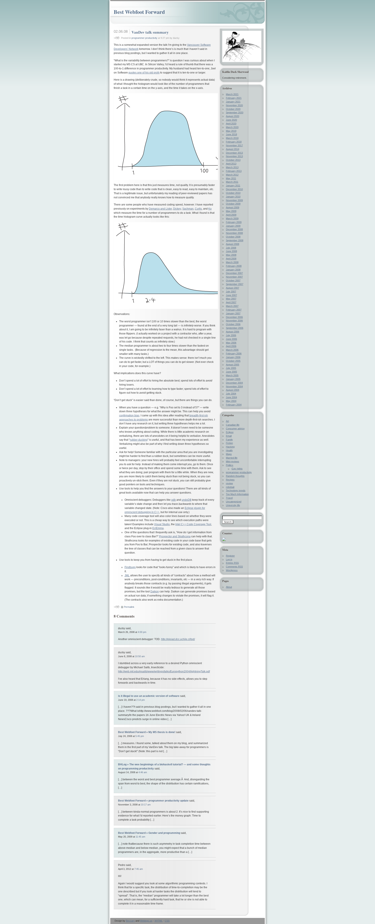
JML (127, 575)
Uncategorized (233, 501)
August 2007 (232, 288)
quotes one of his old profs (144, 72)
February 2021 (234, 98)
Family (229, 439)
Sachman (188, 208)
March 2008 (232, 262)
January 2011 (233, 185)
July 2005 (231, 368)
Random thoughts (235, 476)
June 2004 (231, 397)
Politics (229, 465)
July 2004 (231, 393)
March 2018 (232, 138)
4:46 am (142, 772)
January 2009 (233, 226)
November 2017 (234, 145)
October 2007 (233, 280)
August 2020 (232, 116)
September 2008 (234, 240)
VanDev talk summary (150, 32)
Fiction (229, 443)
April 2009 (231, 214)
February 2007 (234, 309)
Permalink (129, 607)
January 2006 (233, 357)
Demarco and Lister (160, 208)
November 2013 (234, 156)
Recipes (230, 479)
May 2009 (231, 211)
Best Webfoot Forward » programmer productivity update (153, 800)
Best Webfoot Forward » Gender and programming (149, 832)
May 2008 (231, 255)
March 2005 (232, 375)
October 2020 (233, 109)
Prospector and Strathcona (175, 536)
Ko (210, 208)
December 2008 (234, 229)
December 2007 (234, 273)
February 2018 (234, 141)
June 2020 (231, 120)
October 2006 (233, 324)
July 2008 (231, 247)
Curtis (198, 208)
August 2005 (232, 364)
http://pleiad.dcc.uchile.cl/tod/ (178, 639)
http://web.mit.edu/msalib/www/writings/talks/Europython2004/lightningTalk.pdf (164, 671)
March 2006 (232, 350)
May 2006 (231, 342)
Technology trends (235, 490)
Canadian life (232, 425)
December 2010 (234, 189)
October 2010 (233, 193)
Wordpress (232, 570)
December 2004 (234, 382)
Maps (229, 454)
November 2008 (234, 233)
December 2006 (234, 317)
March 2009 (232, 218)
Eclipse (230, 432)
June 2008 (231, 251)
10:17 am (146, 804)
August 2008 (232, 244)
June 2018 (231, 134)
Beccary (130, 920)
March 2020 (232, 127)
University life (233, 505)
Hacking (230, 446)
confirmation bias (129, 415)
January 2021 (233, 101)
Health (229, 450)
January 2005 (233, 379)
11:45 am (140, 836)
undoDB (186, 499)
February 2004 (234, 404)
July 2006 (231, 335)
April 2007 (231, 302)
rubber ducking (139, 439)
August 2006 (232, 331)
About (229, 587)
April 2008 (231, 258)
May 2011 (231, 178)
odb (173, 499)
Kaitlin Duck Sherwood (235, 72)
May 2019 (231, 131)
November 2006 (234, 320)
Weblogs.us (146, 920)
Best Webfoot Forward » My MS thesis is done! (146, 732)
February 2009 (234, 222)
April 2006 (231, 346)
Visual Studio (162, 524)
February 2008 (234, 266)
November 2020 (234, 105)
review (229, 483)
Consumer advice (235, 428)
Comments (234, 566)
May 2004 (231, 401)
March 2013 (232, 167)
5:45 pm (139, 736)
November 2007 (234, 276)
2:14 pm (140, 700)
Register (230, 555)
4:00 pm (142, 632)
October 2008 (233, 236)
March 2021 (232, 94)
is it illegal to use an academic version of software (148, 695)
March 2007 (232, 306)
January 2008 (233, 269)
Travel (229, 498)
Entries (232, 563)
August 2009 (232, 207)
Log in (229, 559)
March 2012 (232, 174)
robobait (230, 487)
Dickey (177, 208)
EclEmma (158, 528)
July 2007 (231, 291)
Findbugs (130, 567)
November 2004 (234, 386)
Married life (231, 457)
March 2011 (232, 182)
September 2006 (234, 328)
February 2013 (234, 171)
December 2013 (234, 153)
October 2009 (233, 203)
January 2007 (233, 313)
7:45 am (138, 869)
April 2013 (231, 163)
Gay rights (237, 468)
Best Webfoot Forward (139, 12)
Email (229, 436)
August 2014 (232, 149)
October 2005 (233, 361)
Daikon (154, 591)
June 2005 (231, 371)
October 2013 (233, 160)
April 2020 (231, 123)
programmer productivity (144, 38)
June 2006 (231, 339)
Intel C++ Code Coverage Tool (193, 524)
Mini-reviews (232, 461)
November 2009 (234, 200)
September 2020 (234, 112)
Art (227, 421)
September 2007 (234, 284)
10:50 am (140, 656)
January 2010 (233, 196)
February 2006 (234, 353)
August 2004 (232, 390)
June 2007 (231, 295)
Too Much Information (237, 494)
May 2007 (231, 298)
